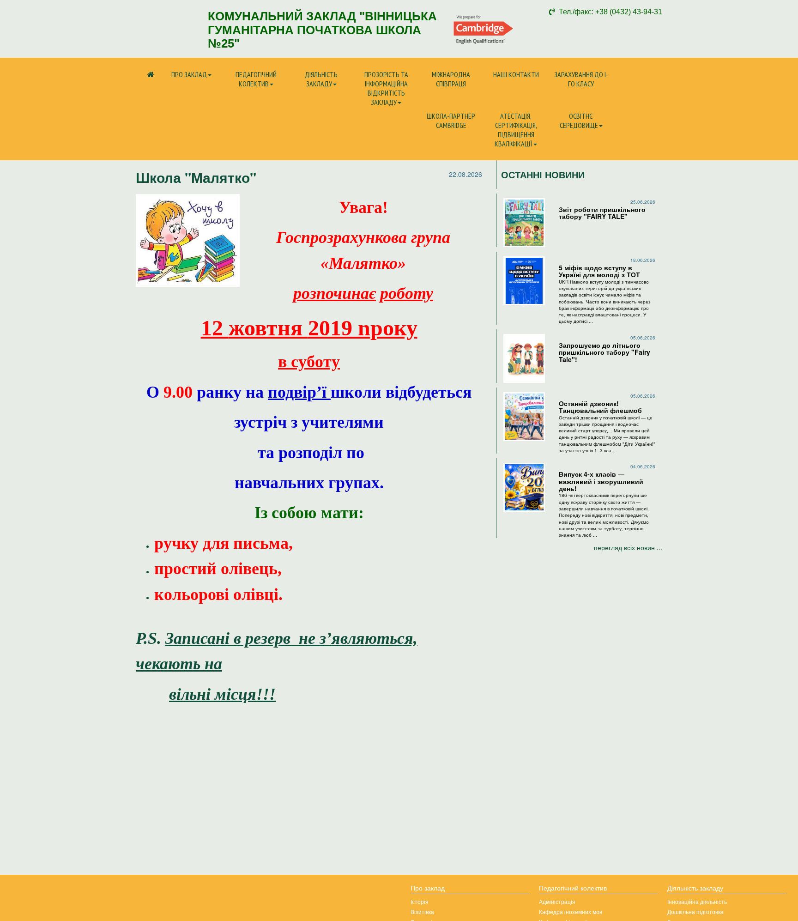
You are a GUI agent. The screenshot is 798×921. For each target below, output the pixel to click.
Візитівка (422, 911)
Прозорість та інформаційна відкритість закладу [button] (386, 88)
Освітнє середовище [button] (579, 120)
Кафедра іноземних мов (570, 911)
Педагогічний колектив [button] (256, 79)
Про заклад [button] (189, 74)
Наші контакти (516, 74)
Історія (420, 901)
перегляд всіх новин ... (628, 547)
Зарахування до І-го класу (581, 79)
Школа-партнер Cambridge (451, 120)
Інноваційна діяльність (697, 901)
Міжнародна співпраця (451, 79)
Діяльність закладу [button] (321, 79)
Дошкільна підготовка (695, 911)
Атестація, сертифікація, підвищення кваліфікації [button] (516, 129)
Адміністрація (557, 901)
